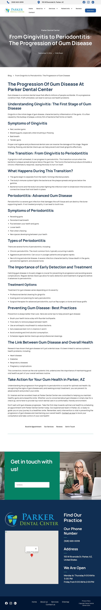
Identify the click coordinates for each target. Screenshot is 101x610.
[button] (41, 9)
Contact (32, 12)
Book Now (90, 10)
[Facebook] (84, 2)
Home (31, 8)
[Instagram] (93, 2)
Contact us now (68, 413)
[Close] (35, 548)
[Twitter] (88, 2)
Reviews (79, 8)
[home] (14, 10)
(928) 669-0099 (72, 541)
